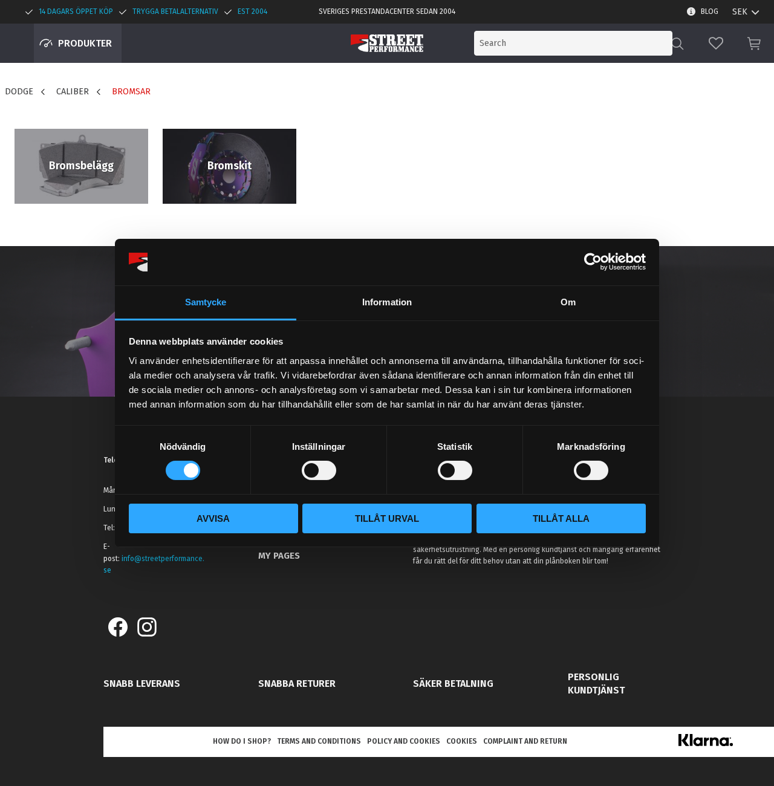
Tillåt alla (561, 518)
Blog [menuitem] (709, 11)
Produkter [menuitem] (85, 43)
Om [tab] (568, 302)
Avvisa (213, 518)
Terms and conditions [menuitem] (319, 741)
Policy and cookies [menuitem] (403, 741)
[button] (716, 43)
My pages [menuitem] (279, 555)
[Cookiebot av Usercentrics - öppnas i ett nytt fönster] (593, 262)
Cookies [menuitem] (461, 741)
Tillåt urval (387, 518)
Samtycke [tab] (206, 302)
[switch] (319, 470)
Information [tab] (387, 302)
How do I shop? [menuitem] (242, 741)
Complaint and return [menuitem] (525, 741)
